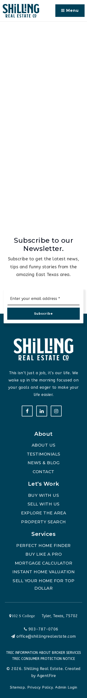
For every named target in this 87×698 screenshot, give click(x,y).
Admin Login (66, 687)
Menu (72, 10)
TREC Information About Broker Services (43, 653)
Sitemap (17, 687)
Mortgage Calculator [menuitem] (43, 563)
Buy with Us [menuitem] (43, 495)
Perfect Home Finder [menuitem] (43, 545)
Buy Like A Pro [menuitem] (43, 554)
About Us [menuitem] (44, 445)
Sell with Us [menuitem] (44, 504)
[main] (43, 110)
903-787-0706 (42, 629)
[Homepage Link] (20, 10)
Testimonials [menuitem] (43, 454)
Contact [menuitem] (43, 471)
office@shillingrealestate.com (46, 636)
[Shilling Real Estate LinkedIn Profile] (41, 411)
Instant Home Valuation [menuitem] (43, 571)
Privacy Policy (40, 687)
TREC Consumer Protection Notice (43, 659)
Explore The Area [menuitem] (43, 513)
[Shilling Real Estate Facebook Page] (27, 411)
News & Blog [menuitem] (44, 462)
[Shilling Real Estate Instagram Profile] (56, 411)
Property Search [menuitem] (43, 521)
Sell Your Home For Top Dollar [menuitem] (43, 584)
